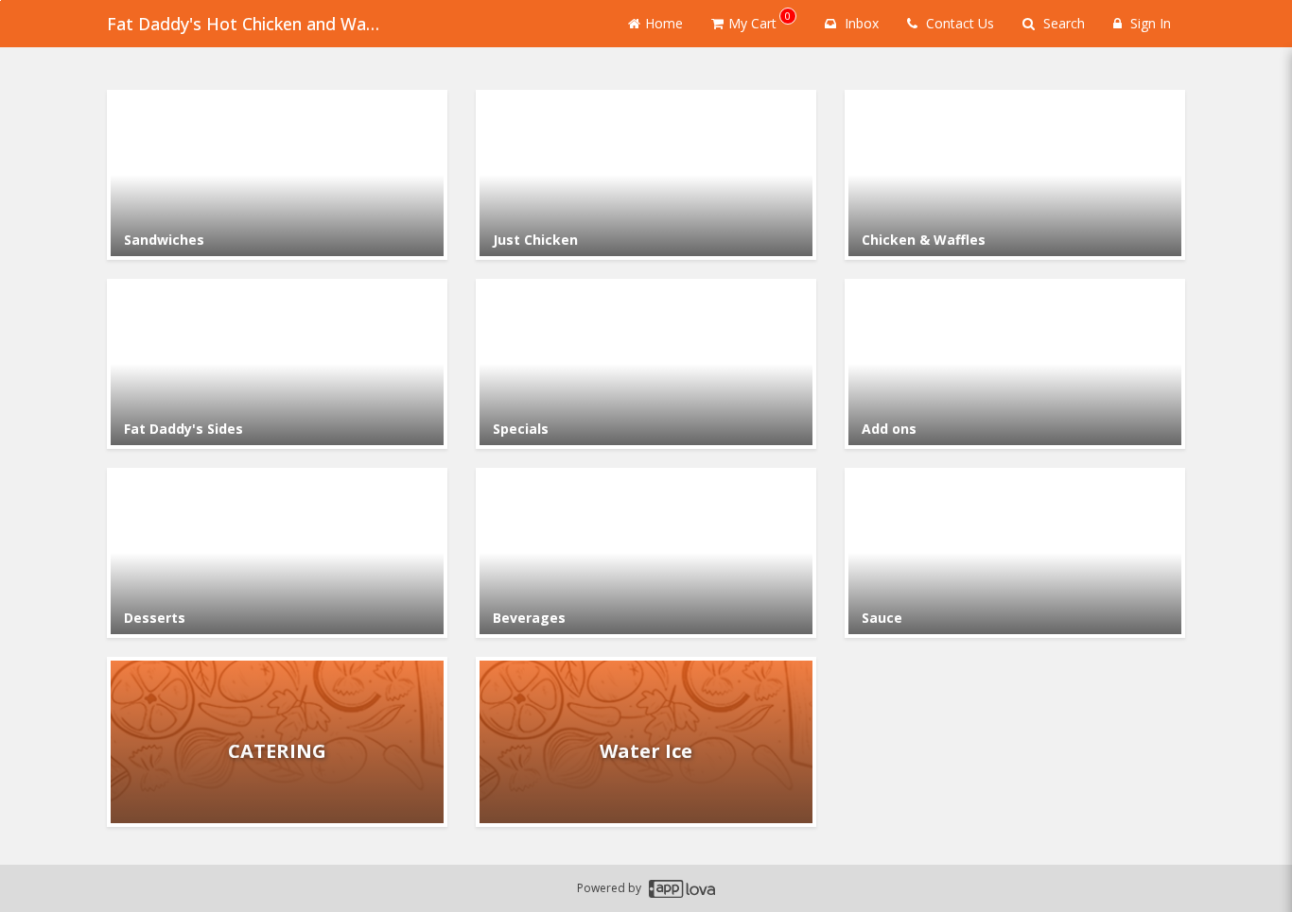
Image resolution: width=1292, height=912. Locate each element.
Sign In (1148, 23)
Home (664, 23)
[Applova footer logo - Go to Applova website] (682, 889)
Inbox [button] (860, 23)
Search (1062, 23)
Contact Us (958, 23)
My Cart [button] (759, 20)
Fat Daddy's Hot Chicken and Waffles (249, 23)
